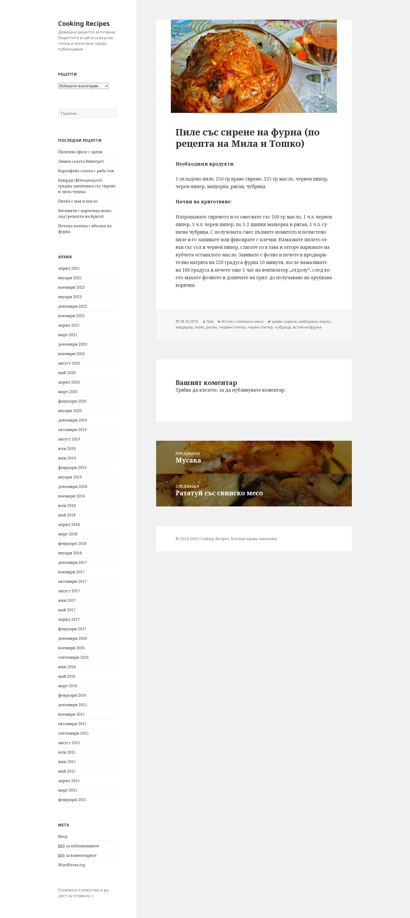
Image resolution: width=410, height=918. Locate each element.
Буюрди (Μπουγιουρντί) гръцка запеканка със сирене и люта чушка (87, 186)
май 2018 (66, 515)
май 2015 (66, 771)
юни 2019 (67, 458)
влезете (208, 390)
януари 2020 (70, 410)
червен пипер (232, 327)
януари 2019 (70, 477)
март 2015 (67, 790)
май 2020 (66, 372)
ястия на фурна (307, 327)
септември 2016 (73, 657)
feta (210, 321)
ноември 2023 (71, 287)
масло (325, 321)
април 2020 (69, 382)
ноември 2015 (71, 714)
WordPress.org (71, 864)
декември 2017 (72, 562)
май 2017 (66, 609)
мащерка (184, 327)
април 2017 (69, 619)
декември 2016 (72, 638)
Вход (62, 836)
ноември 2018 (71, 496)
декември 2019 (72, 420)
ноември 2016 (71, 647)
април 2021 (69, 325)
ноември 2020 (71, 353)
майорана (308, 321)
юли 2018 (67, 505)
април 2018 (69, 524)
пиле (199, 327)
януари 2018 (70, 553)
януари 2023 (70, 296)
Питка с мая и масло (78, 201)
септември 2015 (73, 733)
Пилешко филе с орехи (80, 151)
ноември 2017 (71, 572)
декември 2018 (72, 486)
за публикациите (78, 845)
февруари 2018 (72, 543)
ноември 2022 (71, 315)
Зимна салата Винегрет (81, 161)
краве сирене (284, 321)
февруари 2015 (72, 799)
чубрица (283, 327)
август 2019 (69, 439)
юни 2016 (67, 666)
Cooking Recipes (84, 23)
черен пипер (260, 327)
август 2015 (69, 742)
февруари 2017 (72, 628)
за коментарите (77, 855)
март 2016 (67, 685)
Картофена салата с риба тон (86, 170)
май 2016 (66, 676)
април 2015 (69, 780)
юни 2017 (67, 600)
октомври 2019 (72, 429)
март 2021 (67, 334)
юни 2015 (67, 761)
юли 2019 (67, 448)
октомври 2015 (72, 723)
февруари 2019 (72, 467)
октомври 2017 (72, 581)
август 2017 (69, 590)
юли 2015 (67, 752)
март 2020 (67, 391)
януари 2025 (70, 277)
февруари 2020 (72, 401)
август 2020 (69, 363)
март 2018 (67, 534)
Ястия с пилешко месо (243, 321)
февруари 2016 (72, 695)
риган (211, 327)
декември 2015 (72, 704)
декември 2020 (72, 344)
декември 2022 (72, 306)
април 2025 (69, 268)
